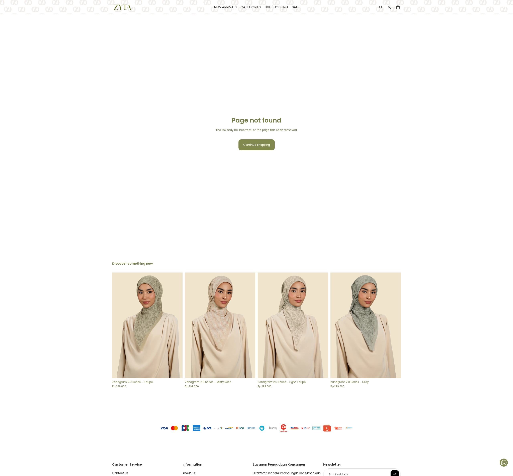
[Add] (176, 372)
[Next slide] (177, 325)
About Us (189, 473)
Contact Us (120, 473)
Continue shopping (256, 145)
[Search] (380, 7)
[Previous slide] (118, 325)
